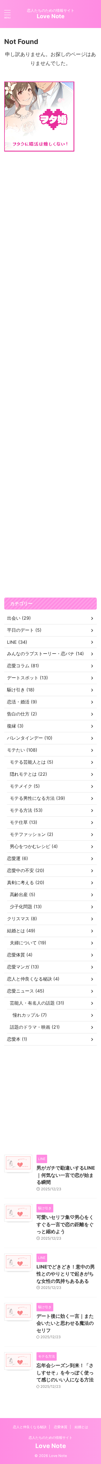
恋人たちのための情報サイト (50, 1437)
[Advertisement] (50, 374)
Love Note (51, 16)
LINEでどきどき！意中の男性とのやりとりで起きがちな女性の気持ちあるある (65, 1274)
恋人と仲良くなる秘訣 (30, 1427)
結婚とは (81, 1427)
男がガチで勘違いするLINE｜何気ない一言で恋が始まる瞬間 (65, 1175)
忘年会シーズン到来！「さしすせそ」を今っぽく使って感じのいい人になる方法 (65, 1372)
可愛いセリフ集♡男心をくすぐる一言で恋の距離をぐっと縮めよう (65, 1224)
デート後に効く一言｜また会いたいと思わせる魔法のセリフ (65, 1323)
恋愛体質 (60, 1427)
